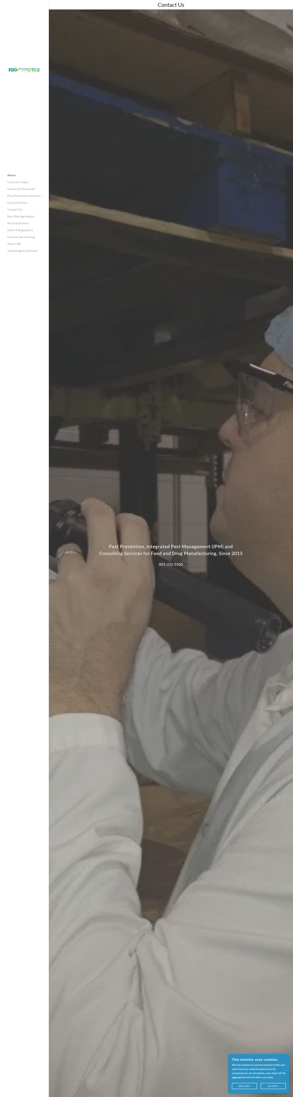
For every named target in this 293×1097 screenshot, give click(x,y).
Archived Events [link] (18, 223)
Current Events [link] (17, 202)
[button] (28, 195)
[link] (24, 69)
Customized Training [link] (21, 237)
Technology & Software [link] (22, 250)
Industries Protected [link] (21, 189)
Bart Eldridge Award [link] (20, 216)
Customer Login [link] (17, 182)
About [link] (11, 175)
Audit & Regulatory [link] (20, 230)
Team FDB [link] (14, 243)
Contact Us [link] (14, 209)
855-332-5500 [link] (171, 564)
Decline (244, 1086)
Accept (273, 1086)
